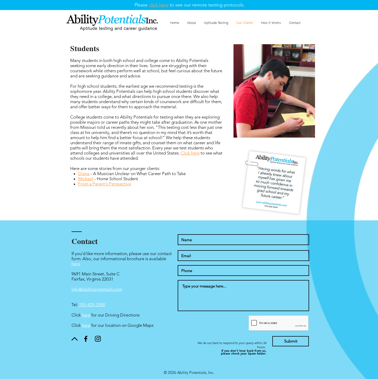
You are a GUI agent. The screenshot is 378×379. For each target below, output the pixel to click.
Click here (190, 153)
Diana (83, 173)
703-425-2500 (92, 304)
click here (158, 5)
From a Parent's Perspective (104, 183)
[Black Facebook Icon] (86, 339)
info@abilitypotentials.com (96, 289)
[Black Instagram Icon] (98, 339)
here (75, 263)
